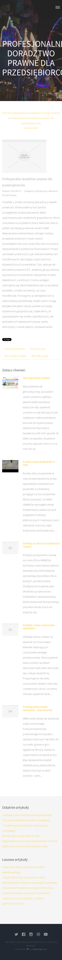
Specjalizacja (19, 113)
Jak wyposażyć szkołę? (36, 378)
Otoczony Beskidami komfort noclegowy (26, 820)
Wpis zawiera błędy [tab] (15, 356)
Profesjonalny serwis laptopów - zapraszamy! (37, 708)
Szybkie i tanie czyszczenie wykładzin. (39, 626)
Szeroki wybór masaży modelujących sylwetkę (29, 882)
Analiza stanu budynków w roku (39, 463)
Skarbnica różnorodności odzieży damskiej (27, 815)
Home (6, 113)
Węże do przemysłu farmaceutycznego (25, 846)
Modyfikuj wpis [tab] (39, 356)
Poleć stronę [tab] (37, 349)
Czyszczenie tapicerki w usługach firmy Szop (28, 888)
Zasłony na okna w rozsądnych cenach (41, 544)
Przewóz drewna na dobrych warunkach (26, 893)
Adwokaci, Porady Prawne (44, 113)
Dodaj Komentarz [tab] (14, 349)
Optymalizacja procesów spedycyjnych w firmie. (30, 841)
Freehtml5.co (39, 949)
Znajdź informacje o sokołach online (23, 877)
